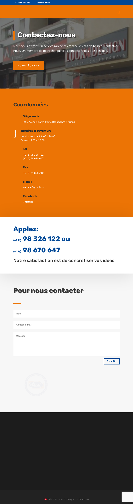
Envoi (112, 361)
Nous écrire (29, 65)
